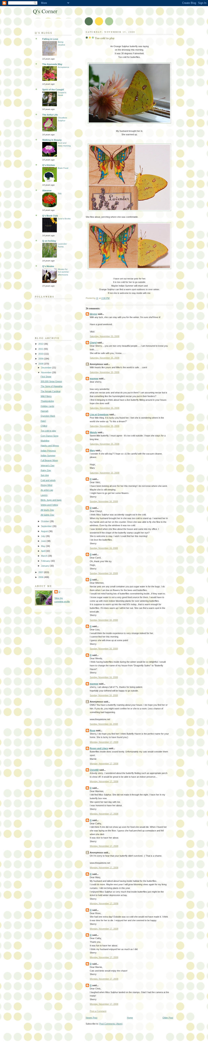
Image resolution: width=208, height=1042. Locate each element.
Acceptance (63, 67)
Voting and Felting (49, 505)
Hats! (43, 421)
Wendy (93, 432)
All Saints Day (47, 515)
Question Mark (48, 416)
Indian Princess (48, 450)
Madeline (45, 440)
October (45, 521)
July (60, 193)
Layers (44, 495)
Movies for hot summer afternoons (63, 272)
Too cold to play (48, 431)
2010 (41, 354)
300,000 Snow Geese (51, 381)
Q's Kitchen (48, 165)
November (46, 372)
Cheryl (93, 342)
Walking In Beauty (52, 140)
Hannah (44, 411)
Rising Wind (46, 485)
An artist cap (47, 490)
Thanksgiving (47, 401)
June (44, 541)
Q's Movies (48, 266)
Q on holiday (49, 241)
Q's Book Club (50, 215)
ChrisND (94, 770)
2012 (41, 344)
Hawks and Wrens (50, 445)
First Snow (46, 376)
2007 (41, 572)
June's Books (64, 218)
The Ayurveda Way (52, 64)
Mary (92, 450)
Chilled (44, 426)
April (43, 551)
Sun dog (45, 475)
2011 (41, 349)
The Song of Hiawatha (51, 386)
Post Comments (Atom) (110, 1024)
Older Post (167, 1017)
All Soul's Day (47, 510)
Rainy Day (46, 470)
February (46, 561)
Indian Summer (48, 455)
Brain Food (63, 168)
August (45, 531)
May (43, 546)
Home (130, 1017)
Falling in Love (50, 39)
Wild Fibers (46, 396)
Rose (92, 730)
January (45, 566)
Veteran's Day (47, 465)
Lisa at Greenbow (99, 414)
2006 (41, 577)
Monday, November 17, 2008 (104, 742)
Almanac (47, 190)
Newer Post (91, 1017)
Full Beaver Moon (49, 460)
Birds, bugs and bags (51, 500)
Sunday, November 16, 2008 (104, 501)
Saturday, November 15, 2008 (104, 336)
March (44, 556)
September (46, 526)
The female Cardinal (50, 391)
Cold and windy (48, 480)
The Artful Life (50, 115)
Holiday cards (47, 406)
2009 (41, 358)
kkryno (93, 314)
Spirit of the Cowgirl (53, 89)
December (46, 367)
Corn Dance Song (49, 436)
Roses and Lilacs (99, 748)
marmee (94, 378)
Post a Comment (98, 1011)
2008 (41, 363)
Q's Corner (45, 11)
